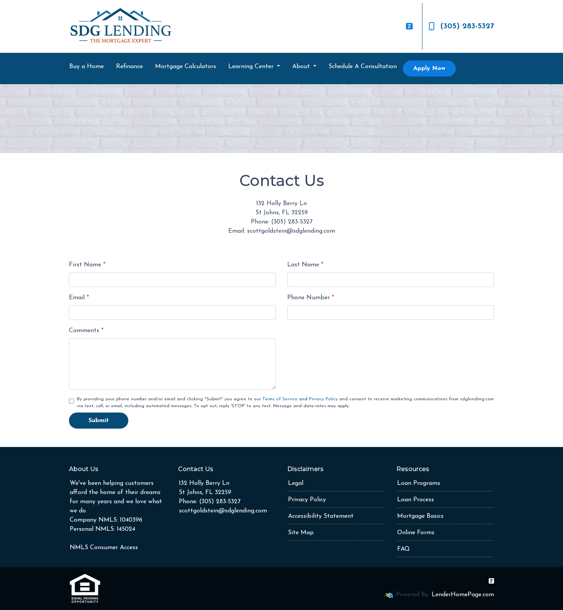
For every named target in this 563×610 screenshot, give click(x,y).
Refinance (129, 67)
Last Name (305, 265)
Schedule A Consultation (363, 67)
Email (79, 298)
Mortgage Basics (420, 516)
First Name (87, 265)
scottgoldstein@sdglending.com (223, 511)
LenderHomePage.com (463, 595)
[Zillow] (409, 26)
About (302, 67)
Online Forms (415, 533)
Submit (98, 421)
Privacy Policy (323, 399)
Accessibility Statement (321, 516)
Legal (295, 483)
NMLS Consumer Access (104, 548)
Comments (86, 331)
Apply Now (429, 68)
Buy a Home (86, 67)
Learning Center (251, 67)
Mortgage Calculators (185, 67)
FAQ (403, 549)
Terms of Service (280, 399)
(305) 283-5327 (467, 26)
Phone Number (310, 298)
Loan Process (415, 500)
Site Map (301, 533)
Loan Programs (418, 483)
